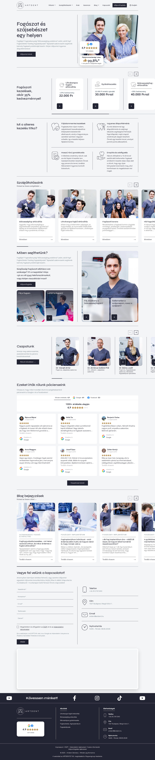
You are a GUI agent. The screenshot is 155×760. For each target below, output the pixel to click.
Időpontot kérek (26, 54)
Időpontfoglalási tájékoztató (77, 749)
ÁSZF (45, 627)
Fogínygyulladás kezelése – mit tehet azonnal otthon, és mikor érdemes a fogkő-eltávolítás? (35, 543)
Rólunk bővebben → (28, 362)
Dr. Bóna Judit (126, 368)
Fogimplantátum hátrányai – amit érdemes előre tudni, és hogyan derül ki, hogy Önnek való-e (77, 541)
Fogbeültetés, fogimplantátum (70, 724)
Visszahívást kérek (23, 318)
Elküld (22, 642)
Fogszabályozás (65, 727)
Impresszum (59, 747)
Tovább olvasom (25, 559)
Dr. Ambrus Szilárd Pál (98, 368)
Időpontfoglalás (120, 5)
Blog (95, 5)
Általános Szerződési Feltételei (27, 636)
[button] (136, 74)
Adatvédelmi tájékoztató (78, 747)
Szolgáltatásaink (65, 5)
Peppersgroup (90, 756)
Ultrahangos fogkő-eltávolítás (74, 221)
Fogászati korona (110, 221)
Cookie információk (93, 747)
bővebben (23, 239)
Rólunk (51, 5)
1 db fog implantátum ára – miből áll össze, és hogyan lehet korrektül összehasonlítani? (118, 541)
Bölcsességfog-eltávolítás (30, 221)
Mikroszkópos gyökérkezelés (69, 720)
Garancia (86, 5)
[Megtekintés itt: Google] (21, 418)
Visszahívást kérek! (77, 483)
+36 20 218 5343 (24, 275)
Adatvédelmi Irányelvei (59, 634)
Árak (78, 5)
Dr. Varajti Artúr (63, 368)
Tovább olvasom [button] (25, 433)
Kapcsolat (106, 5)
